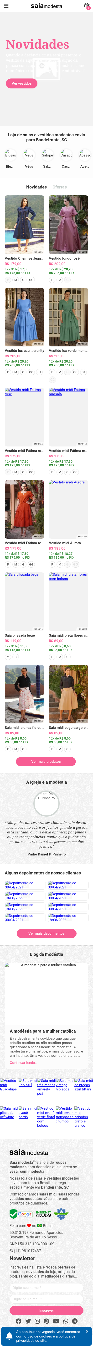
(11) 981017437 (27, 1251)
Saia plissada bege (20, 635)
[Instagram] (37, 1321)
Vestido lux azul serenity (24, 351)
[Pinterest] (46, 1321)
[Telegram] (75, 1321)
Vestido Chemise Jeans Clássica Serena (37, 258)
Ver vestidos (22, 83)
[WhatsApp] (66, 1321)
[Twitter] (28, 1321)
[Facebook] (18, 1321)
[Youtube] (56, 1321)
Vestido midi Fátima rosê (25, 451)
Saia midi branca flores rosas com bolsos (38, 728)
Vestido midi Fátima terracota (28, 543)
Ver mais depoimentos (46, 933)
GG (31, 280)
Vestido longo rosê (64, 258)
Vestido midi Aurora (65, 543)
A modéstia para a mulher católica (43, 1031)
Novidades (36, 186)
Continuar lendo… (23, 1063)
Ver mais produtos (46, 761)
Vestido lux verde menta (68, 351)
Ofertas (59, 186)
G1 (39, 372)
